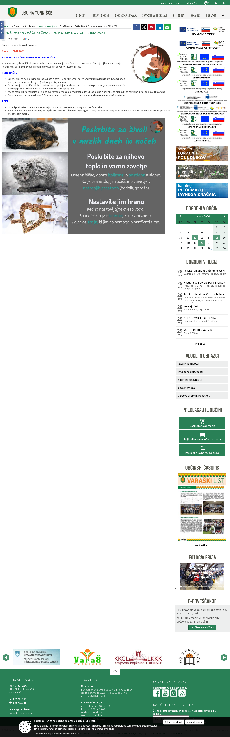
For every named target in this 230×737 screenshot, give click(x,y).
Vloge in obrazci (202, 355)
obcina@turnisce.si (20, 709)
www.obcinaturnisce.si (20, 712)
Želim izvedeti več (173, 721)
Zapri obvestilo (194, 721)
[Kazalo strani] (216, 3)
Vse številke (201, 545)
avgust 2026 (202, 216)
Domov (7, 26)
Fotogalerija (202, 557)
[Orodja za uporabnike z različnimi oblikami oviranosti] (206, 3)
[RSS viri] (182, 692)
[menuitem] (81, 12)
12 (195, 237)
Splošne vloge (186, 387)
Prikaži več (201, 343)
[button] (180, 577)
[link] (136, 27)
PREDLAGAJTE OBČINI (202, 410)
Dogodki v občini (202, 208)
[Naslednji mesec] (224, 216)
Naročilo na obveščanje (202, 627)
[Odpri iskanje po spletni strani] (223, 15)
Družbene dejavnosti (190, 372)
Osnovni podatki (21, 680)
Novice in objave (47, 26)
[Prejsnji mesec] (180, 216)
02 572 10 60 (19, 699)
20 (202, 242)
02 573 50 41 (19, 702)
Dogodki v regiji (202, 262)
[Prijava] (224, 3)
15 (216, 237)
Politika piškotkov (71, 733)
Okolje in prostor (188, 364)
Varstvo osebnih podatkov (194, 395)
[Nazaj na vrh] (115, 672)
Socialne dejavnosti (190, 379)
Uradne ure (90, 680)
